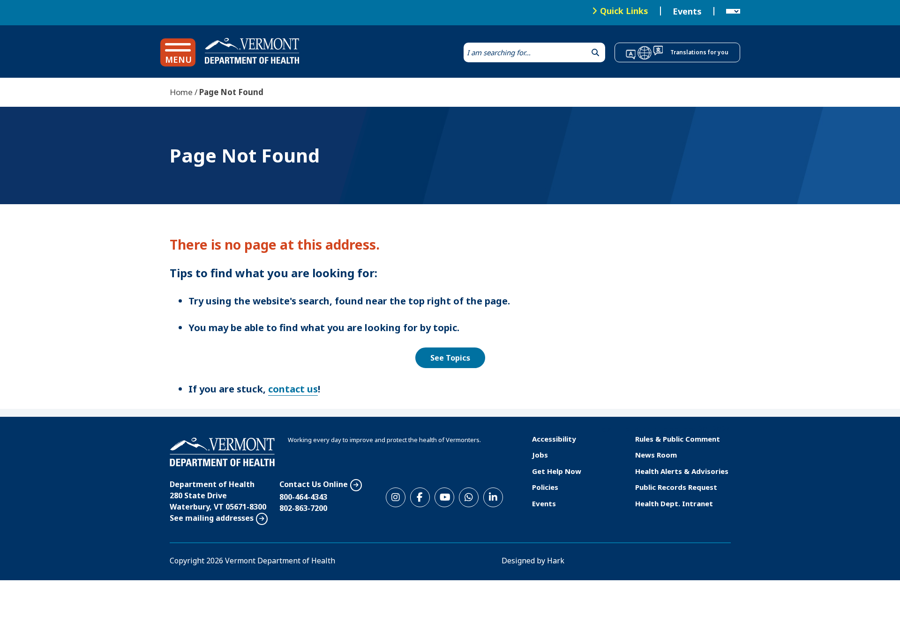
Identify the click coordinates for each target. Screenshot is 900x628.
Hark (555, 560)
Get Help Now (556, 471)
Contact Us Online (313, 484)
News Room (656, 454)
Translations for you (699, 52)
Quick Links (624, 10)
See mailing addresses (212, 518)
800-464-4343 (303, 497)
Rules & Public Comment (677, 438)
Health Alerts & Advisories (681, 471)
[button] (177, 52)
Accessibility (554, 438)
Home (181, 92)
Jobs (540, 454)
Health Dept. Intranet (674, 503)
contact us (293, 389)
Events (687, 11)
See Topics (450, 358)
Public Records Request (676, 487)
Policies (545, 487)
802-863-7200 (303, 508)
